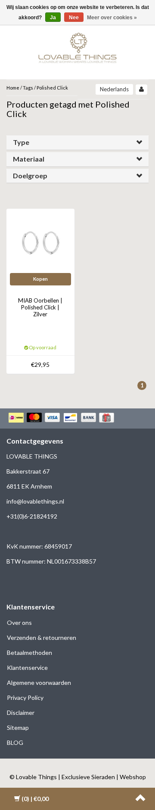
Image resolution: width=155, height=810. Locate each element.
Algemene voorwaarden (39, 682)
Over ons (19, 622)
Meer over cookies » (112, 18)
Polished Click (52, 87)
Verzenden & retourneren (41, 637)
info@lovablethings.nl (35, 501)
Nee (74, 18)
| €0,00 (35, 798)
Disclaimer (20, 712)
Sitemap (18, 727)
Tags (28, 87)
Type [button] (21, 142)
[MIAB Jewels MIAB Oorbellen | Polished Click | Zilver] (40, 242)
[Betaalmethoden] (62, 418)
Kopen (40, 279)
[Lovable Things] (77, 46)
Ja (53, 18)
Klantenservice (27, 667)
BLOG (15, 742)
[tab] (77, 142)
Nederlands (114, 89)
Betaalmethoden (29, 652)
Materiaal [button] (28, 159)
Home (12, 87)
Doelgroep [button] (30, 175)
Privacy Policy (25, 697)
